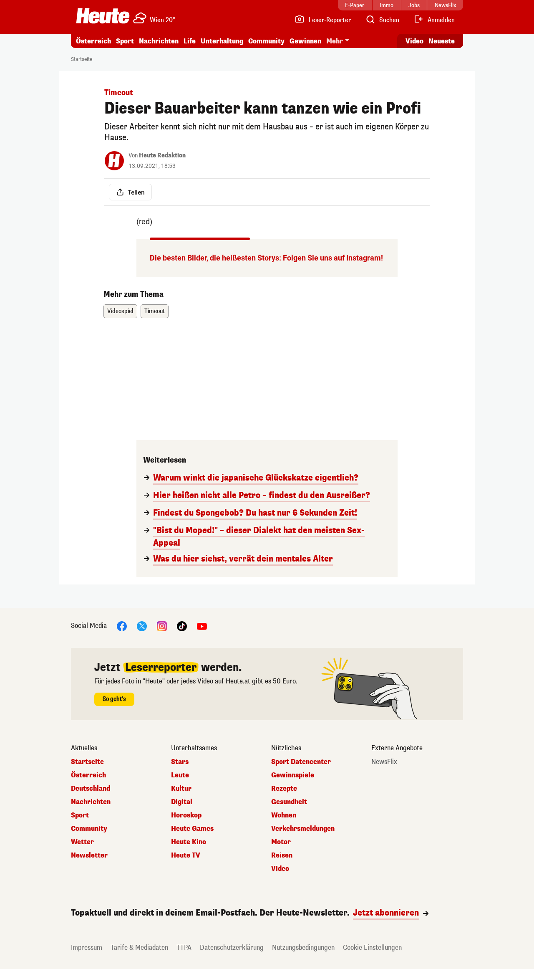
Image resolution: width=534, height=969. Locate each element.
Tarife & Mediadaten (139, 947)
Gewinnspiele (292, 775)
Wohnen (283, 815)
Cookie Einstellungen (372, 947)
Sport (125, 41)
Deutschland (90, 788)
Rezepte (284, 788)
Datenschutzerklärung (232, 947)
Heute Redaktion (162, 155)
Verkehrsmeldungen (303, 829)
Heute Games (192, 829)
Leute (180, 775)
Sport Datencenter (301, 762)
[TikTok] (182, 625)
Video (414, 41)
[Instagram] (162, 625)
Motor (281, 842)
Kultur (181, 788)
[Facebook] (122, 625)
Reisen (281, 855)
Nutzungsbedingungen (303, 947)
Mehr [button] (334, 41)
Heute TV (185, 855)
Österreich (93, 41)
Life (190, 41)
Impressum (86, 947)
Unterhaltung (222, 41)
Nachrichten (91, 802)
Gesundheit (289, 802)
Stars (180, 762)
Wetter (82, 842)
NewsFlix (384, 762)
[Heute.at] (103, 16)
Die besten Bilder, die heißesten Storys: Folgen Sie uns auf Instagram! (266, 257)
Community (266, 41)
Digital (181, 802)
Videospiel (120, 311)
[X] (142, 625)
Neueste (441, 41)
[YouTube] (202, 625)
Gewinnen (305, 41)
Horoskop (186, 815)
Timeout (154, 311)
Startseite (81, 59)
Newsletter (89, 855)
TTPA (183, 947)
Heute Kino (188, 842)
